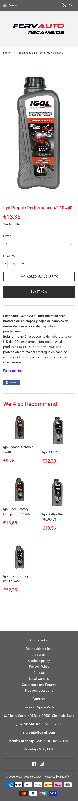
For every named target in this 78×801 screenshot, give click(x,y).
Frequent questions (39, 690)
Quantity (9, 256)
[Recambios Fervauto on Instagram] (42, 765)
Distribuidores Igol (39, 649)
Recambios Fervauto (28, 776)
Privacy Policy (39, 667)
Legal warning (39, 679)
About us (39, 655)
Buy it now (39, 291)
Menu (13, 5)
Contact (39, 673)
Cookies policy (39, 661)
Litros (7, 236)
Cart (71, 5)
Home (7, 52)
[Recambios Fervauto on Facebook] (34, 765)
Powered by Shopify (57, 776)
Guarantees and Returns (39, 685)
